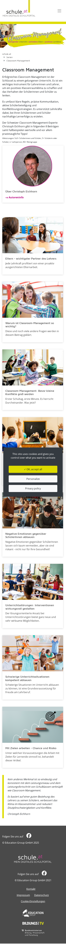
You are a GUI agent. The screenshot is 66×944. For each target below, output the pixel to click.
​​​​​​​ (28, 836)
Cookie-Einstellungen (33, 901)
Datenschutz (41, 895)
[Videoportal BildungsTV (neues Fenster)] (33, 923)
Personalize (33, 479)
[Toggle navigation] (59, 11)
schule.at (6, 54)
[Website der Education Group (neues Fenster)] (33, 913)
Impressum (23, 895)
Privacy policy (33, 488)
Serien (9, 57)
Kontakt (30, 889)
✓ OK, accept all (33, 469)
